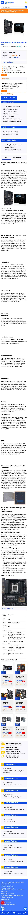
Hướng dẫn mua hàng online (8, 904)
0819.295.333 (14, 134)
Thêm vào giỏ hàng (9, 97)
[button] (11, 684)
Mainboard (4, 293)
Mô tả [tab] (6, 157)
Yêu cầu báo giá (5, 899)
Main (14, 10)
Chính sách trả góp (6, 902)
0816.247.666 (14, 132)
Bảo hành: (4, 94)
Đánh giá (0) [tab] (17, 157)
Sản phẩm (9, 10)
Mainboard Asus (5, 265)
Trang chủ (3, 10)
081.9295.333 (8, 782)
